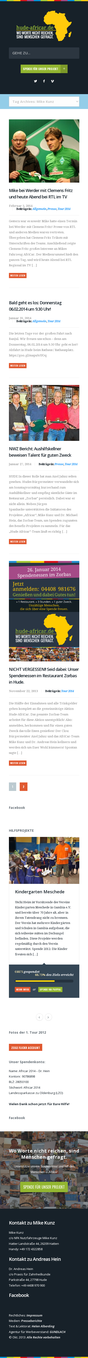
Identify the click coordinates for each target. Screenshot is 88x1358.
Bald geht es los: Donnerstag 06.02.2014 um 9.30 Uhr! (35, 306)
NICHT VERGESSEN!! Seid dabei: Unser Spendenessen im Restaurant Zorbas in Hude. (44, 675)
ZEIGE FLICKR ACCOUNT (25, 1048)
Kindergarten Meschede (40, 891)
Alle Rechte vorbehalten (43, 1337)
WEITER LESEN (17, 275)
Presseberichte (31, 1321)
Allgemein (39, 209)
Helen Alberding (43, 1326)
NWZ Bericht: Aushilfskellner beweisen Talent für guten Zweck (40, 452)
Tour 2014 (63, 209)
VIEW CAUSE (47, 839)
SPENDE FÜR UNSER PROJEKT (40, 69)
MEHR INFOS (22, 989)
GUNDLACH (57, 1332)
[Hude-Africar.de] (44, 40)
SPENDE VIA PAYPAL (50, 989)
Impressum (34, 1315)
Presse (51, 209)
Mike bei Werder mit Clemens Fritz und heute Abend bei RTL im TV (41, 194)
